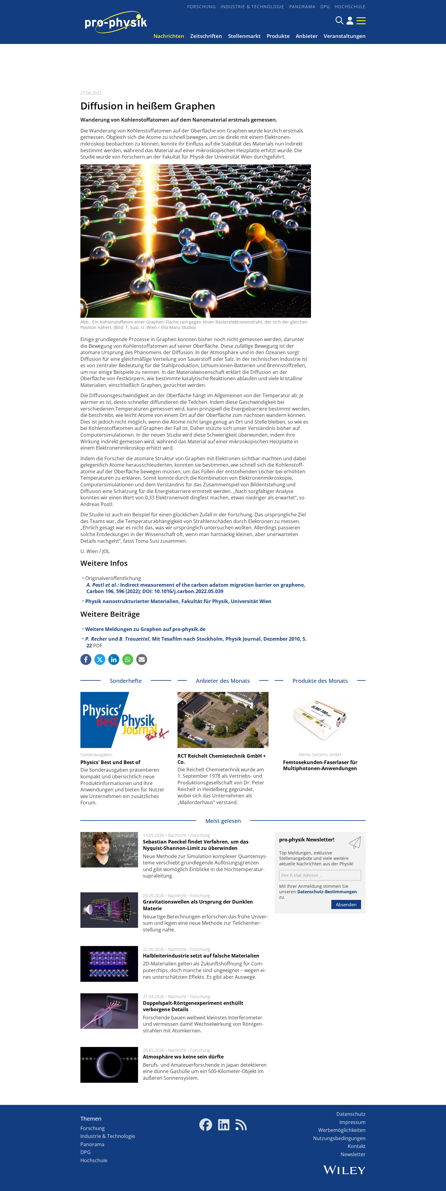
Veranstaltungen (345, 35)
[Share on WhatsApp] (127, 659)
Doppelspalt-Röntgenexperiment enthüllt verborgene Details (193, 1006)
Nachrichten (169, 35)
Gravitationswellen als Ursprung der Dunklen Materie (198, 905)
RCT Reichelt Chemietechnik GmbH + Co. (221, 759)
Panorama (302, 6)
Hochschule (350, 6)
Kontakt (357, 1146)
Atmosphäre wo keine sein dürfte (183, 1056)
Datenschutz (351, 1114)
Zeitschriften (206, 35)
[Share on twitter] (99, 659)
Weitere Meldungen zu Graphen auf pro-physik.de (145, 629)
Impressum (353, 1122)
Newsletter (353, 1154)
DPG (325, 6)
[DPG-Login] (349, 20)
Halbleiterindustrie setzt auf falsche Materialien (201, 955)
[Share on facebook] (85, 659)
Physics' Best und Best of (110, 762)
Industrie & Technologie (252, 6)
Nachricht (177, 835)
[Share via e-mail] (141, 659)
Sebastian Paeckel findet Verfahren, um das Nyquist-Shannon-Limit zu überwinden (195, 845)
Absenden (346, 904)
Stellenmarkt (244, 35)
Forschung (201, 6)
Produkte (278, 35)
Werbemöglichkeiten (342, 1130)
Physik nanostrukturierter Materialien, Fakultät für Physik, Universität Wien (178, 601)
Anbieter (307, 35)
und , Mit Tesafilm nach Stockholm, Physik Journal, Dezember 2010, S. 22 (196, 642)
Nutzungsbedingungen (339, 1138)
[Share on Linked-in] (113, 659)
